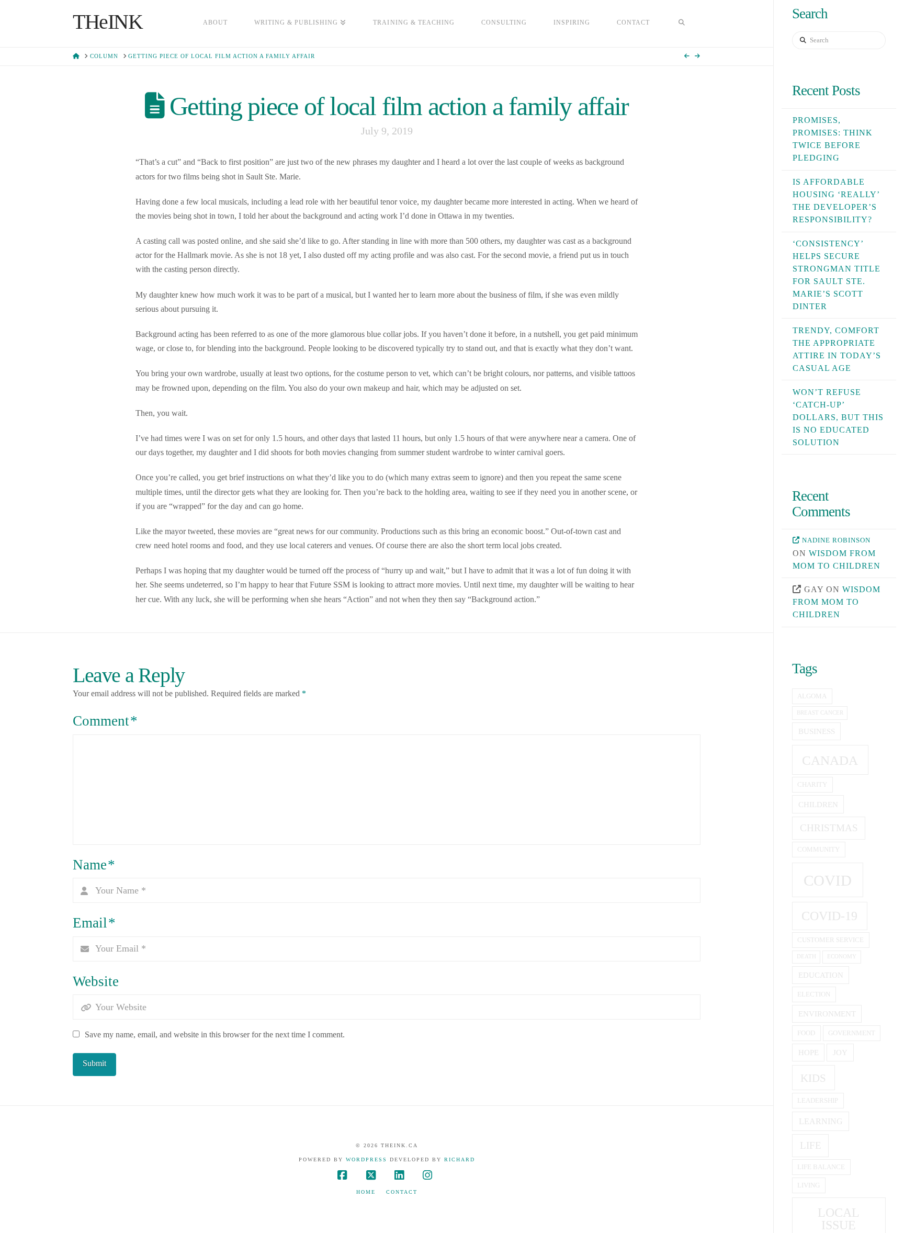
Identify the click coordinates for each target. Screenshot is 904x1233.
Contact (401, 1192)
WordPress (366, 1159)
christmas (829, 827)
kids (813, 1078)
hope (808, 1052)
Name (94, 865)
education (820, 975)
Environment (827, 1014)
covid (828, 880)
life (810, 1145)
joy (840, 1052)
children (818, 804)
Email (94, 923)
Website (96, 981)
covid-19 (829, 916)
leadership (817, 1100)
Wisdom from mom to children (836, 602)
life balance (821, 1167)
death (806, 956)
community (818, 849)
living (808, 1185)
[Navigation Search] (681, 23)
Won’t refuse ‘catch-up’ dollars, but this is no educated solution (838, 417)
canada (830, 760)
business (816, 731)
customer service (830, 940)
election (813, 994)
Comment (105, 721)
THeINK (108, 22)
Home (366, 1192)
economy (841, 956)
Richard (459, 1159)
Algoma (812, 696)
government (851, 1033)
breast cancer (820, 713)
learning (821, 1121)
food (806, 1033)
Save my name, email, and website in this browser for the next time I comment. (215, 1034)
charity (812, 784)
